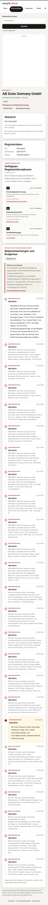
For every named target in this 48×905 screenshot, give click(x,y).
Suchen (24, 26)
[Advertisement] (24, 62)
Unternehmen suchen (9, 16)
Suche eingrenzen (9, 30)
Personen (29, 8)
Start (5, 8)
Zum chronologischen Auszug (16, 290)
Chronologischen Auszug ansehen (16, 201)
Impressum (11, 901)
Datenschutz (36, 901)
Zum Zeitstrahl (10, 238)
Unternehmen (16, 8)
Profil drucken (7, 108)
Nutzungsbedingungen (23, 901)
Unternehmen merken (23, 108)
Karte (39, 8)
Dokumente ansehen (12, 221)
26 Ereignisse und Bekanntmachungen (15, 105)
